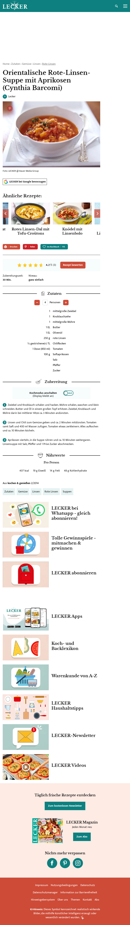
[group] (51, 222)
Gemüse (26, 64)
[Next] (97, 213)
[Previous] (6, 213)
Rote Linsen (49, 64)
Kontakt (87, 900)
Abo (97, 900)
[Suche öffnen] (116, 6)
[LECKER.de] (15, 6)
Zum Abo (82, 836)
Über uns (63, 900)
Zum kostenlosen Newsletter (65, 806)
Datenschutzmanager (45, 892)
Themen (75, 900)
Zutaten (15, 64)
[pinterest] (65, 863)
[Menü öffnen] (125, 6)
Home (6, 64)
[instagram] (78, 863)
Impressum (41, 885)
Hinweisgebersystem (43, 900)
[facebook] (52, 863)
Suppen (67, 491)
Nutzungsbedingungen (64, 885)
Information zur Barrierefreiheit (78, 892)
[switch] (68, 393)
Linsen (36, 64)
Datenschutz (87, 885)
